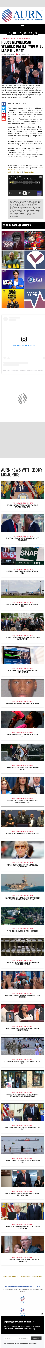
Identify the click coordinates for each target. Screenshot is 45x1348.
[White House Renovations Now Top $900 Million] (22, 916)
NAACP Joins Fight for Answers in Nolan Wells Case (22, 833)
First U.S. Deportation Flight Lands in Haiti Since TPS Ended (22, 605)
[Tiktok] (19, 33)
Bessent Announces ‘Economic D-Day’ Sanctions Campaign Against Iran (22, 506)
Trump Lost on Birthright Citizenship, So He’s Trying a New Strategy (22, 1227)
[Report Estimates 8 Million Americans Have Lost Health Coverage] (22, 655)
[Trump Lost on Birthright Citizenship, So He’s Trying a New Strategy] (22, 1211)
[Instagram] (9, 33)
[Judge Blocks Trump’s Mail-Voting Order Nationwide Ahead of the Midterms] (22, 947)
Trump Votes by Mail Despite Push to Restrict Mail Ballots (22, 768)
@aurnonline (29, 172)
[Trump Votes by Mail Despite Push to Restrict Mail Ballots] (22, 752)
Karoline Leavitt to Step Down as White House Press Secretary (22, 996)
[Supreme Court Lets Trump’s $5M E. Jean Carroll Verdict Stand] (22, 850)
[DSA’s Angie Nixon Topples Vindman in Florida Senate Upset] (22, 719)
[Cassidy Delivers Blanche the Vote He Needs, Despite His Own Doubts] (22, 1178)
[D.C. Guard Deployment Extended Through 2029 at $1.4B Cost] (22, 1046)
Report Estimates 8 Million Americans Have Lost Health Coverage (22, 671)
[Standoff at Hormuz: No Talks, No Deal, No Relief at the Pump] (22, 1145)
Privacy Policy (24, 1343)
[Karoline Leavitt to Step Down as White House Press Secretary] (22, 980)
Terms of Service (32, 1343)
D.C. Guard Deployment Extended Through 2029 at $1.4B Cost (22, 1062)
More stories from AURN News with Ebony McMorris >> (22, 1276)
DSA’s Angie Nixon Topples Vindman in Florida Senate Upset (22, 735)
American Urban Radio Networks (14, 370)
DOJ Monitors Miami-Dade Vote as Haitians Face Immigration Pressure (22, 801)
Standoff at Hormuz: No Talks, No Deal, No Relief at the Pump (22, 1161)
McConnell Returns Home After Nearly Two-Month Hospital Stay (22, 1260)
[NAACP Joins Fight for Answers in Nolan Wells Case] (22, 818)
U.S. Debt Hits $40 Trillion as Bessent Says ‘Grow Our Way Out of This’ (22, 638)
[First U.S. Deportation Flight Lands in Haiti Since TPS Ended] (22, 589)
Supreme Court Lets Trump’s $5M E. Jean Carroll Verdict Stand (22, 866)
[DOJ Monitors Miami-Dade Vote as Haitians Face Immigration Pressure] (22, 785)
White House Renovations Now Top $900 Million (22, 931)
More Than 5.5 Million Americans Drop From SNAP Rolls (22, 572)
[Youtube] (14, 33)
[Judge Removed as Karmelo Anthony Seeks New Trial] (22, 688)
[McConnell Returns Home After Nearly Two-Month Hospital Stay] (22, 1244)
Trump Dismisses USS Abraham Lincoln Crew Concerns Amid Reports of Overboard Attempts (22, 899)
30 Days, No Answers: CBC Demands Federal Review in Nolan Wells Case (23, 1029)
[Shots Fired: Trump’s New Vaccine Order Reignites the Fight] (22, 1112)
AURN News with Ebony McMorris (16, 39)
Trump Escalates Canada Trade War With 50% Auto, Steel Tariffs (22, 539)
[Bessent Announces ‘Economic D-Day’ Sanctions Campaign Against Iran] (22, 490)
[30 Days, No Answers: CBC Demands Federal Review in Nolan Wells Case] (22, 1013)
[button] (4, 104)
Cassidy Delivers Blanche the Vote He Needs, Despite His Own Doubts (22, 1194)
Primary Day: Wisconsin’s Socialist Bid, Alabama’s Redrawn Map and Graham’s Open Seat (22, 1095)
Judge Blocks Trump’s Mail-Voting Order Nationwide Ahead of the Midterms (22, 963)
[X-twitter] (25, 33)
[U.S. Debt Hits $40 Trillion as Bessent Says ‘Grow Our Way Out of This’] (22, 622)
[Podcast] (36, 33)
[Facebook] (30, 33)
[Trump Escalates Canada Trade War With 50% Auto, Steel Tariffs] (22, 523)
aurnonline (32, 370)
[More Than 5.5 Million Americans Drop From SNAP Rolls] (22, 556)
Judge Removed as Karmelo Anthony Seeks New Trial (22, 703)
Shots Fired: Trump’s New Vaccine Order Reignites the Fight (22, 1128)
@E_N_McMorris (15, 172)
